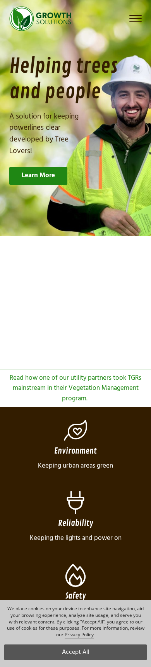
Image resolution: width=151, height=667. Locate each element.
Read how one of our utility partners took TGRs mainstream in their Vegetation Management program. (75, 388)
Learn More (38, 176)
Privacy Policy (79, 634)
